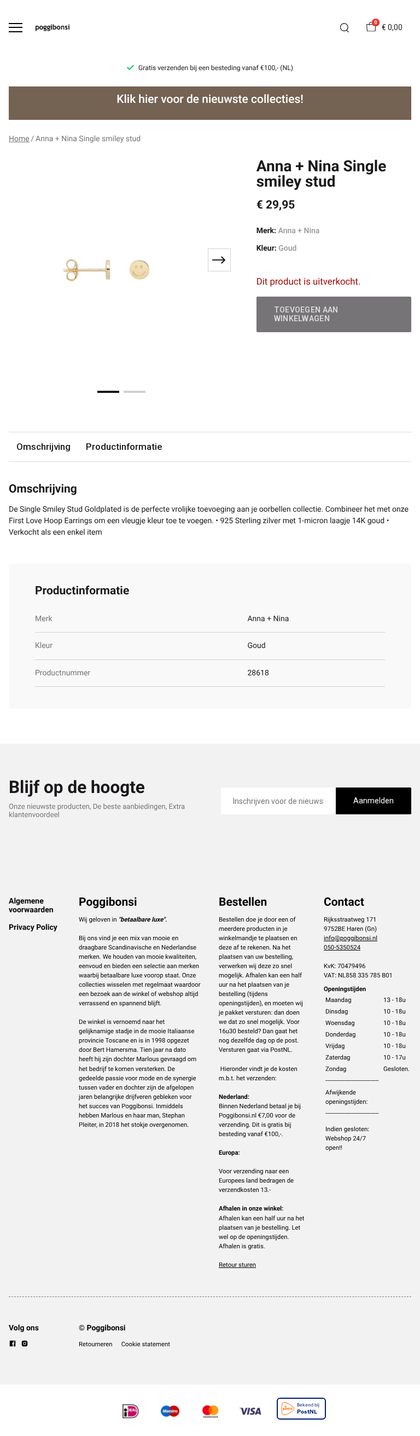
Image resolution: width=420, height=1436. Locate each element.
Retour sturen (237, 1265)
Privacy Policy (33, 927)
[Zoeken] (344, 28)
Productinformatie (124, 446)
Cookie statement (145, 1344)
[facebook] (12, 1345)
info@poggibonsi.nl (350, 938)
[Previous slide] (24, 259)
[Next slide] (219, 259)
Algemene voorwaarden (31, 905)
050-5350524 (342, 947)
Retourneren (96, 1344)
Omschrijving (43, 446)
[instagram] (24, 1345)
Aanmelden (373, 800)
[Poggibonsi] (52, 27)
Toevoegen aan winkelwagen (306, 314)
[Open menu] (15, 27)
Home (19, 139)
